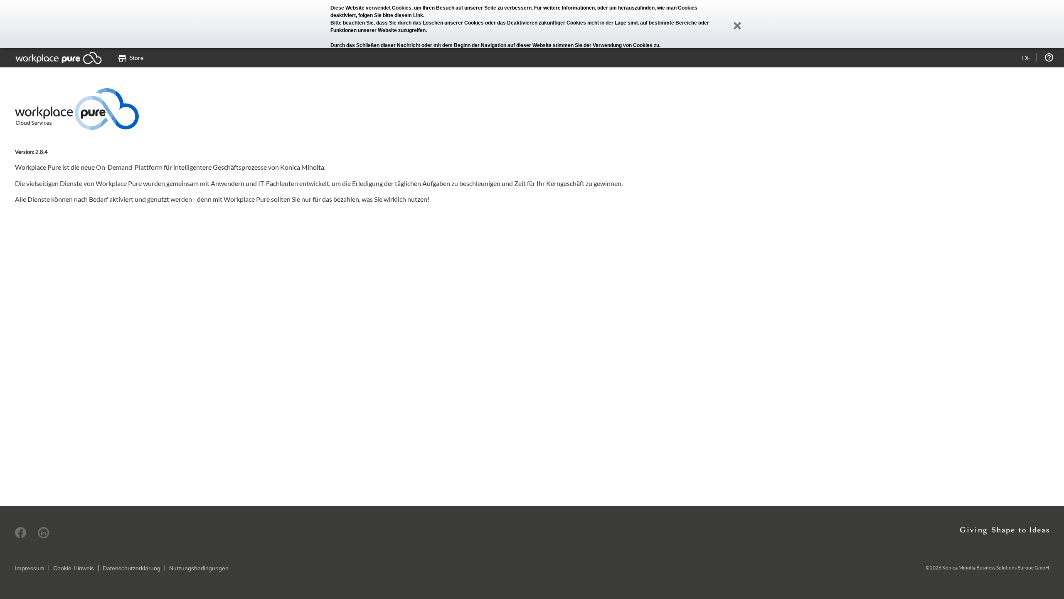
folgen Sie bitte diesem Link (390, 15)
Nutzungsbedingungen (199, 568)
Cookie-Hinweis (73, 568)
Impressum (29, 568)
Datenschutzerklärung (131, 568)
